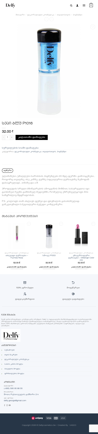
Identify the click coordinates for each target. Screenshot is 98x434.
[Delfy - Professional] (11, 5)
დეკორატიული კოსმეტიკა (40, 15)
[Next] (96, 247)
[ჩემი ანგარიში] (77, 5)
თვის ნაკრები (10, 355)
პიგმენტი (77, 15)
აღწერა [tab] (7, 170)
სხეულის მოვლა (12, 369)
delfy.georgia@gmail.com (15, 401)
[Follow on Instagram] (7, 405)
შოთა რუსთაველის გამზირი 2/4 (21, 394)
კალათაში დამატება (31, 137)
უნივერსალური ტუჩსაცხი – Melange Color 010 (81, 258)
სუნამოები (9, 350)
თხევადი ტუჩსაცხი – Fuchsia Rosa (17, 257)
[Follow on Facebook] (4, 405)
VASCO (73, 425)
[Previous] (2, 247)
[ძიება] (71, 5)
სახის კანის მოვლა (13, 364)
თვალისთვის (63, 15)
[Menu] (83, 5)
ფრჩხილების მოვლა (14, 373)
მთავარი (20, 15)
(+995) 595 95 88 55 (13, 388)
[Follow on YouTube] (9, 405)
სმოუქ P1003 (49, 255)
